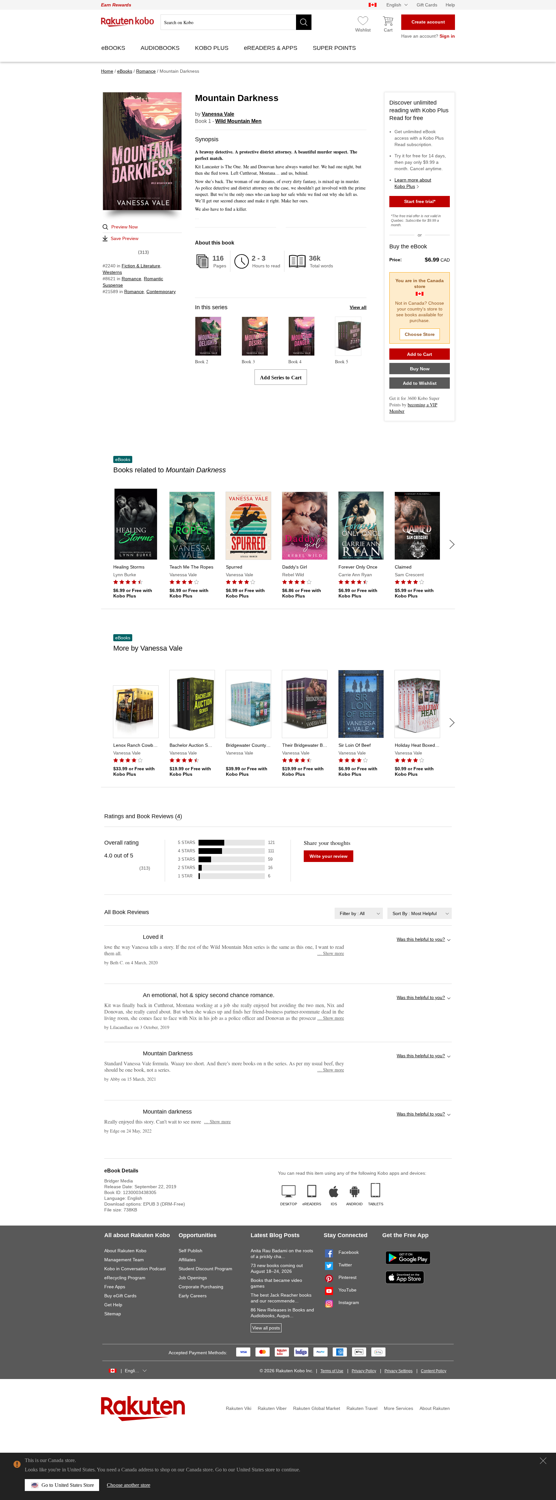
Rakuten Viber (272, 1408)
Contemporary (161, 291)
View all (358, 307)
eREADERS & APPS (271, 48)
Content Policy (433, 1371)
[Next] (452, 544)
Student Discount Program (205, 1268)
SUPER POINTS (335, 48)
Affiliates (187, 1259)
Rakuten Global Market (316, 1408)
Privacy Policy (364, 1371)
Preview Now (124, 226)
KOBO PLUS (212, 48)
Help (450, 4)
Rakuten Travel (362, 1408)
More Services (398, 1408)
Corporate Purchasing (201, 1286)
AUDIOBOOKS (161, 48)
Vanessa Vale (218, 114)
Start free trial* (419, 201)
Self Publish (190, 1250)
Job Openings (193, 1277)
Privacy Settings (398, 1371)
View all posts (266, 1327)
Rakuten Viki (238, 1408)
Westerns (112, 272)
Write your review (329, 856)
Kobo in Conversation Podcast (135, 1268)
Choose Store (420, 334)
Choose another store (128, 1485)
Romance (131, 278)
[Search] (303, 22)
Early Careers (193, 1295)
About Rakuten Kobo (125, 1250)
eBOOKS (114, 48)
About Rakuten (435, 1408)
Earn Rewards (116, 4)
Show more (330, 953)
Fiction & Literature (141, 265)
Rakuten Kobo (127, 22)
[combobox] (359, 913)
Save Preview (124, 238)
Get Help (113, 1304)
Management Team (124, 1259)
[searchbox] (236, 22)
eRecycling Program (124, 1277)
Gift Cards (427, 4)
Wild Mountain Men (238, 121)
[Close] (543, 1461)
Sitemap (112, 1313)
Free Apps (114, 1286)
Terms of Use (331, 1371)
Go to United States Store (68, 1485)
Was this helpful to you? (421, 939)
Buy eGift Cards (120, 1295)
